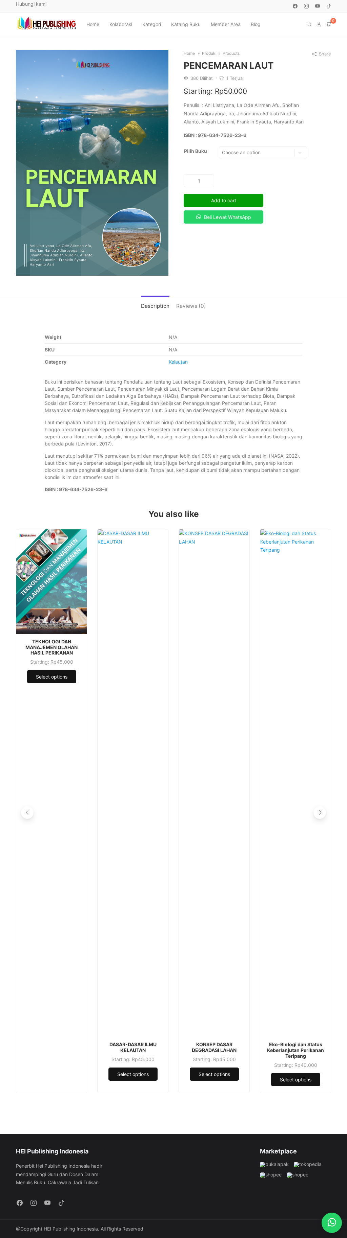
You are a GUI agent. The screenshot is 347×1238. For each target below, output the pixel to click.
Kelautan (178, 362)
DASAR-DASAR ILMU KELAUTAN (133, 1047)
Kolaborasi (120, 24)
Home (92, 24)
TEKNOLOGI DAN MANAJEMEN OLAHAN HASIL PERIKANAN (51, 647)
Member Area (226, 24)
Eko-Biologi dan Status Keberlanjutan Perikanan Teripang (295, 1050)
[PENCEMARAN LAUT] (92, 162)
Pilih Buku (195, 151)
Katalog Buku (186, 24)
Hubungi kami (31, 4)
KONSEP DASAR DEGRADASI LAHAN (214, 1047)
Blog (256, 24)
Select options (51, 677)
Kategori (151, 24)
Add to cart (223, 200)
